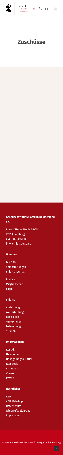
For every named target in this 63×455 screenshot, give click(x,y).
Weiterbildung (15, 312)
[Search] (39, 8)
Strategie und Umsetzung (48, 442)
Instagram (12, 368)
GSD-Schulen (14, 321)
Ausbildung (13, 307)
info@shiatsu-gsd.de (18, 243)
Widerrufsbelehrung (18, 410)
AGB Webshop (14, 401)
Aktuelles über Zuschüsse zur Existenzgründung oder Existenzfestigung (28, 97)
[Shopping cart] (45, 8)
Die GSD (11, 262)
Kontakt (10, 349)
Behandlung (13, 326)
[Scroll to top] (56, 448)
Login (9, 288)
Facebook (12, 363)
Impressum (13, 415)
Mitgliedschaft (15, 284)
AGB (8, 396)
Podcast (11, 279)
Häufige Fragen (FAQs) (19, 359)
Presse (10, 378)
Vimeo (10, 373)
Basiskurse (12, 316)
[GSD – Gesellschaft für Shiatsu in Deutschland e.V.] (21, 8)
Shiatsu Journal (15, 271)
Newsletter (12, 354)
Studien (11, 331)
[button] (55, 8)
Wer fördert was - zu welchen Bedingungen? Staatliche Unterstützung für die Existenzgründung (31, 156)
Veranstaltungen (16, 267)
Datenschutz (13, 406)
